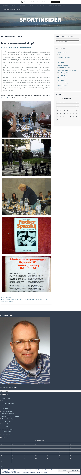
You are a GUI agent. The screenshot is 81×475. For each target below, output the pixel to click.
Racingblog (61, 80)
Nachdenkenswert (7, 297)
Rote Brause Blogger (63, 83)
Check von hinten (63, 65)
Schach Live (23, 5)
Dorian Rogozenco (5, 301)
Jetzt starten (55, 2)
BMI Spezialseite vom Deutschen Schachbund (13, 299)
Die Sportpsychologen (64, 67)
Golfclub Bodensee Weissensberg (67, 70)
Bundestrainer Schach (30, 299)
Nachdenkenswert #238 (17, 43)
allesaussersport (62, 55)
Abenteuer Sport (62, 52)
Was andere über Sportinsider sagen (12, 9)
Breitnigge (61, 62)
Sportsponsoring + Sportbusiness (56, 5)
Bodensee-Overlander (64, 57)
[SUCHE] (78, 6)
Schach (12, 301)
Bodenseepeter (62, 60)
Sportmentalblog (62, 85)
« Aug (57, 124)
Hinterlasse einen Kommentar (26, 47)
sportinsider (40, 19)
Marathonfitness (62, 78)
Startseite (5, 5)
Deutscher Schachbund (41, 299)
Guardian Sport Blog (63, 72)
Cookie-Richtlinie (44, 472)
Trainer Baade (62, 88)
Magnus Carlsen (62, 75)
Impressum (14, 5)
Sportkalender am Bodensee (37, 5)
